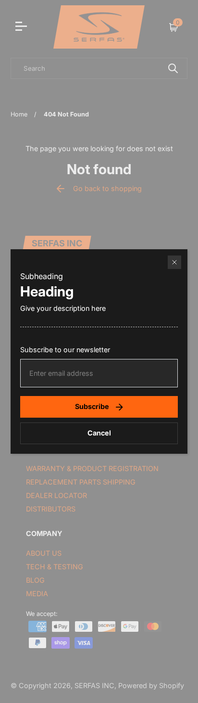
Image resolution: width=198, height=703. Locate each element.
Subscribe (92, 406)
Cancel (99, 433)
